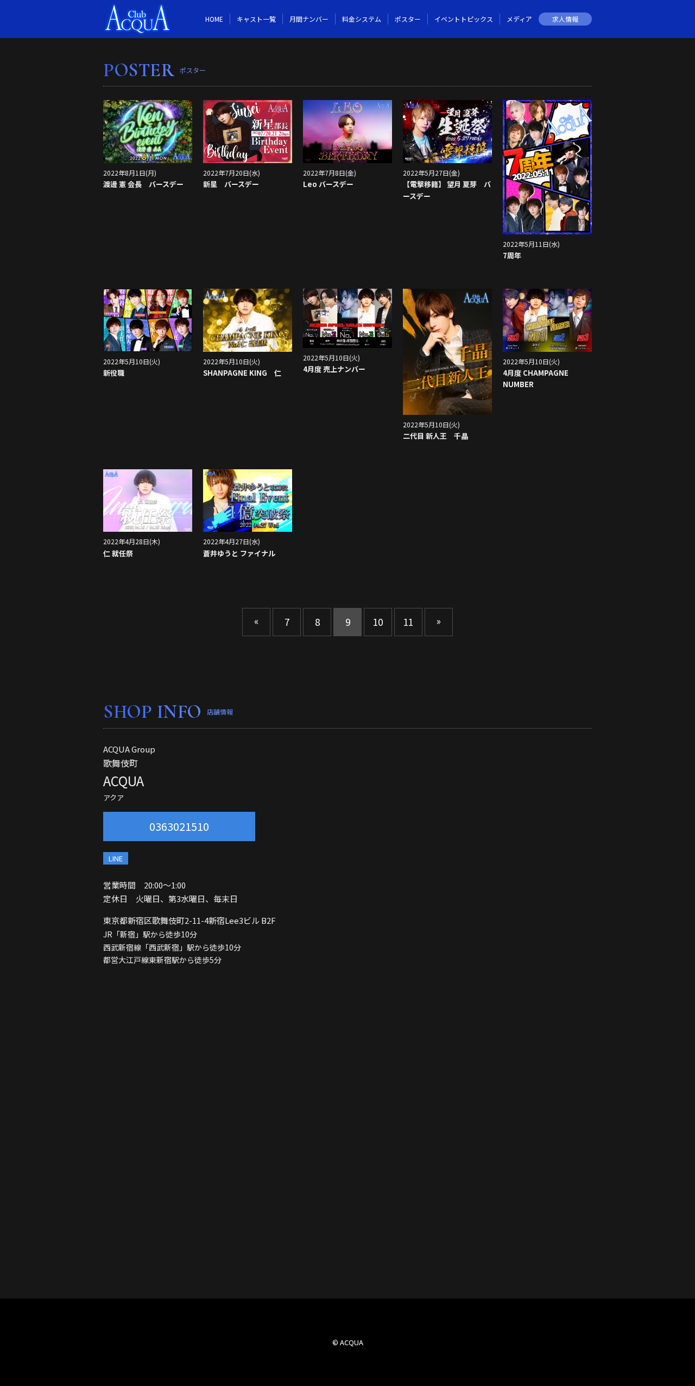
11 (408, 622)
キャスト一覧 (256, 18)
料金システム (361, 18)
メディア (519, 18)
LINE (116, 858)
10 (378, 622)
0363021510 (179, 826)
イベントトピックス (463, 18)
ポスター (408, 18)
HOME (214, 18)
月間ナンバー (308, 18)
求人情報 (565, 18)
